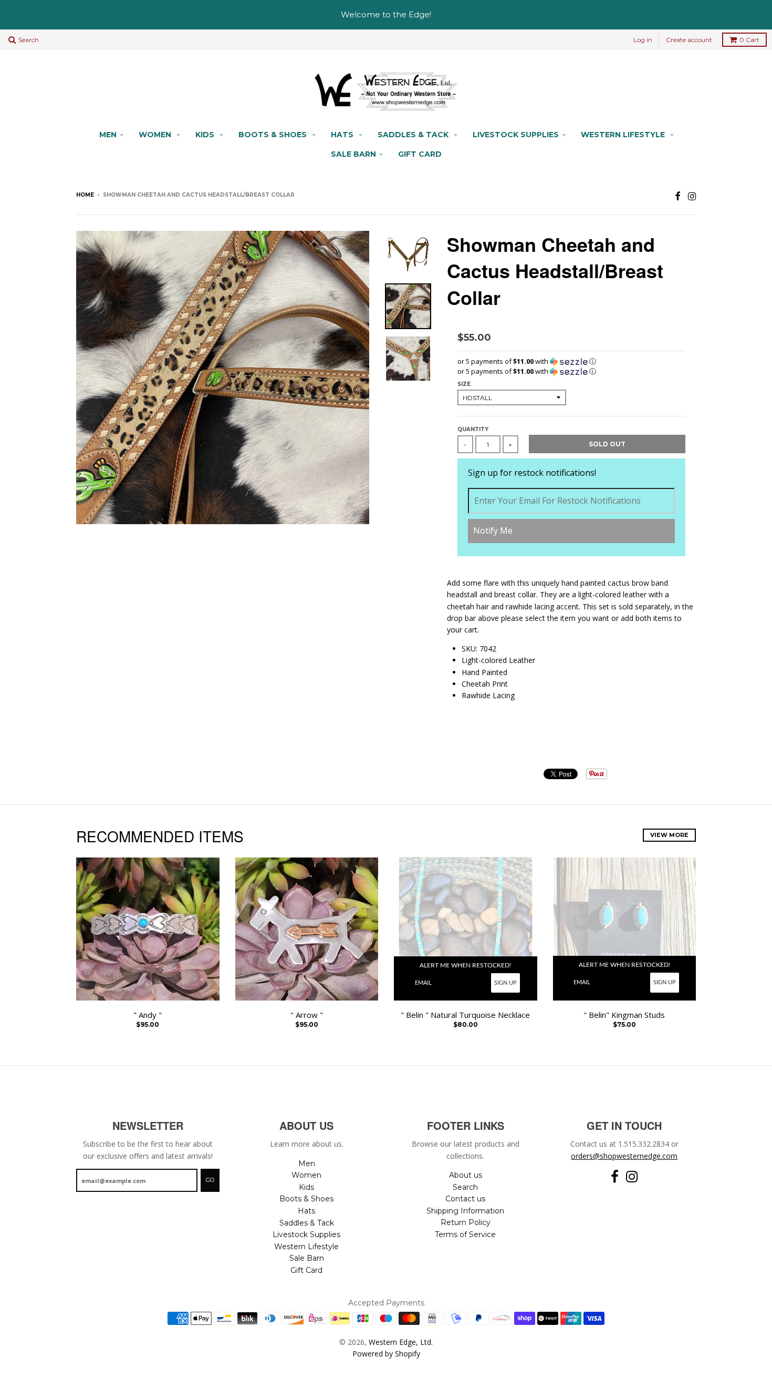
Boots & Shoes (273, 134)
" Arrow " (306, 1015)
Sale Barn (353, 154)
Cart (749, 40)
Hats (343, 134)
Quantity (472, 429)
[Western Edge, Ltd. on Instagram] (692, 195)
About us (465, 1175)
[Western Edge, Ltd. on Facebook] (678, 195)
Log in (642, 40)
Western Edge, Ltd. (401, 1342)
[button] (571, 361)
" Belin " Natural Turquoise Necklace (465, 1015)
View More (669, 835)
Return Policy (466, 1222)
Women (156, 134)
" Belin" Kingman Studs (624, 1015)
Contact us (465, 1198)
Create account (689, 40)
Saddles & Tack (414, 134)
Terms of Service (465, 1234)
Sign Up (505, 983)
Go (210, 1179)
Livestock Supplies (516, 134)
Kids (205, 134)
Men (108, 134)
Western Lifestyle (624, 134)
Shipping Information (465, 1211)
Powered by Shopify (386, 1354)
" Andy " (147, 1015)
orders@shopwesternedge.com (624, 1156)
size (464, 384)
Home (85, 194)
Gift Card (420, 154)
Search (465, 1187)
